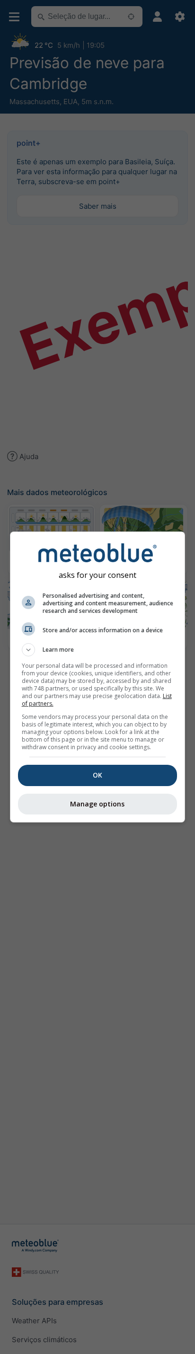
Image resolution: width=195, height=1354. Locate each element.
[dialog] (98, 677)
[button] (98, 649)
